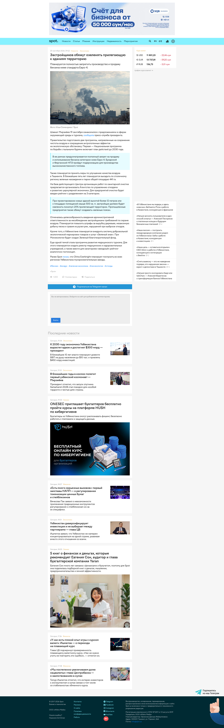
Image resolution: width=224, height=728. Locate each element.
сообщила (88, 135)
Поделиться (89, 277)
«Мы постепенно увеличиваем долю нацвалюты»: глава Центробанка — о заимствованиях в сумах (73, 672)
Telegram (109, 702)
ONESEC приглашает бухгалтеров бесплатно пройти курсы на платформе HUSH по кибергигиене (85, 408)
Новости (66, 41)
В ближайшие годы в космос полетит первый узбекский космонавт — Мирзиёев (73, 377)
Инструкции (98, 41)
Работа (77, 717)
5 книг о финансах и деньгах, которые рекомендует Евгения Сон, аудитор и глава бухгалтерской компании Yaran (84, 557)
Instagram (110, 708)
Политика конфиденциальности (82, 712)
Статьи (76, 41)
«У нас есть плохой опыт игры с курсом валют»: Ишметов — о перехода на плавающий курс (74, 643)
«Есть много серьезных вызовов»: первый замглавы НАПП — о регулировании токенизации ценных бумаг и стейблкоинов (76, 492)
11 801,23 (151, 55)
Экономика (67, 341)
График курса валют (143, 70)
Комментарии (71, 277)
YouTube (109, 715)
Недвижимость (114, 41)
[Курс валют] (167, 41)
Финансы (67, 484)
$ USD (139, 55)
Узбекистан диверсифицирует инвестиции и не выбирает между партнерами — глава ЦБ (71, 526)
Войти (55, 320)
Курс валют (141, 51)
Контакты (78, 702)
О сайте (77, 708)
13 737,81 (151, 60)
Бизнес (66, 400)
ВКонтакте (109, 711)
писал (66, 256)
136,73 (150, 64)
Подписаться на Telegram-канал (91, 286)
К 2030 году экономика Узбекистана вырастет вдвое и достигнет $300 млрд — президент (76, 347)
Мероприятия (131, 41)
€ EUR (139, 60)
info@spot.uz (136, 722)
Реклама (77, 705)
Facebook (110, 705)
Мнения (86, 41)
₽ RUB (139, 64)
